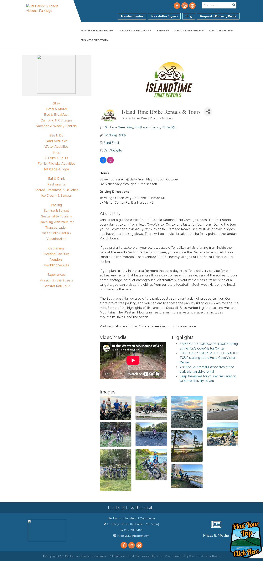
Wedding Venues (56, 265)
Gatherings (56, 248)
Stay (56, 103)
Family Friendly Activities (56, 163)
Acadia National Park (134, 30)
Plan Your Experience (95, 30)
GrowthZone (163, 556)
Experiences (56, 274)
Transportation (56, 227)
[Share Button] (208, 111)
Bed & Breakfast (56, 114)
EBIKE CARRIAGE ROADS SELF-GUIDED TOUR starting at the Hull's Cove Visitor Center (209, 357)
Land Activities (56, 141)
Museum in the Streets (56, 280)
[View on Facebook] (103, 162)
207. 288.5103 (132, 530)
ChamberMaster (199, 556)
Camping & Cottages (56, 120)
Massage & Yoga (56, 169)
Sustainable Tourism (56, 216)
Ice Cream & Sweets (56, 195)
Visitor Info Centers (56, 233)
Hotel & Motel (56, 109)
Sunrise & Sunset (56, 210)
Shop (56, 152)
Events (162, 30)
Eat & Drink (56, 178)
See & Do (56, 135)
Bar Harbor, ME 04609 (133, 524)
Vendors (56, 259)
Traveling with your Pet (56, 222)
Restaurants (56, 184)
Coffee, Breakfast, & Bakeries (56, 190)
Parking (56, 205)
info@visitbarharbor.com (133, 535)
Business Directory (94, 40)
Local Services (220, 30)
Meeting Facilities (56, 254)
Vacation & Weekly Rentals (56, 126)
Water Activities (56, 146)
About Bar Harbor (188, 30)
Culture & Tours (56, 158)
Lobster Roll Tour (56, 286)
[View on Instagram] (110, 162)
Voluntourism (56, 239)
